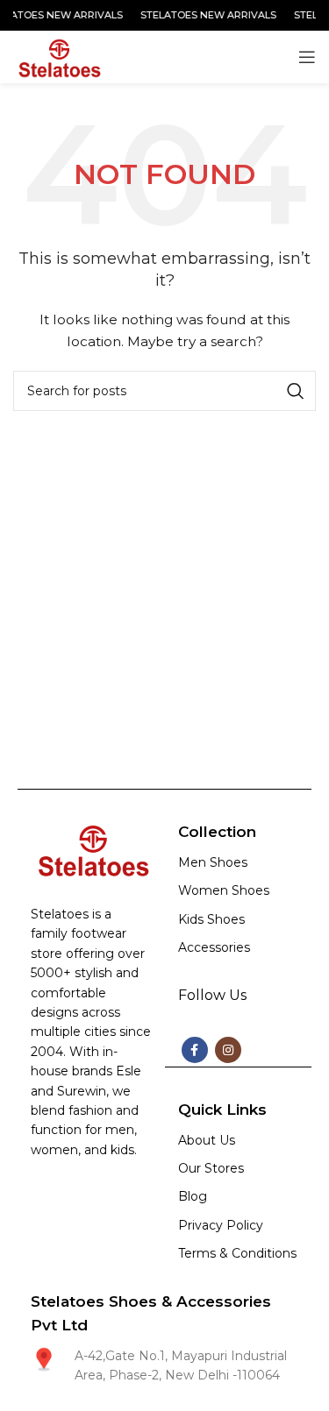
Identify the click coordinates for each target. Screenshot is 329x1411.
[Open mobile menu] (307, 56)
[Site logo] (58, 56)
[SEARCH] (295, 391)
